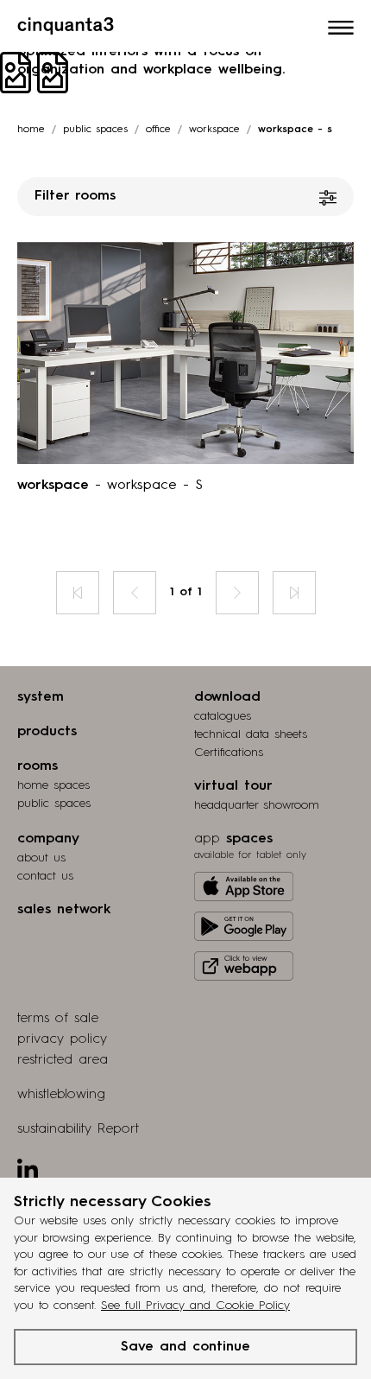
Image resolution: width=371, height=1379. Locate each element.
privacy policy (62, 1039)
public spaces (54, 804)
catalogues (222, 716)
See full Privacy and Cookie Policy (195, 1306)
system (40, 697)
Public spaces (95, 129)
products (47, 732)
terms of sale (57, 1019)
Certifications (228, 753)
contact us (45, 876)
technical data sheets (250, 734)
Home (31, 129)
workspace (214, 129)
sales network (63, 910)
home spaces (53, 785)
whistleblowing (61, 1095)
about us (41, 858)
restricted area (62, 1060)
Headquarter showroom (256, 805)
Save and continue (185, 1347)
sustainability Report (78, 1129)
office (158, 129)
